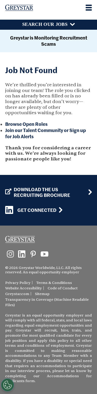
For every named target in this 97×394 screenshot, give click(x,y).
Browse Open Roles (26, 124)
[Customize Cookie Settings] (7, 384)
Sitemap (42, 294)
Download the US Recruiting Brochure (42, 192)
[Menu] (88, 7)
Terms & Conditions (54, 283)
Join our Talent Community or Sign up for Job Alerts (45, 133)
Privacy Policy (18, 283)
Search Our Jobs (45, 24)
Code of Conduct (63, 288)
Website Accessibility (23, 288)
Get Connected (36, 210)
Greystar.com (17, 294)
